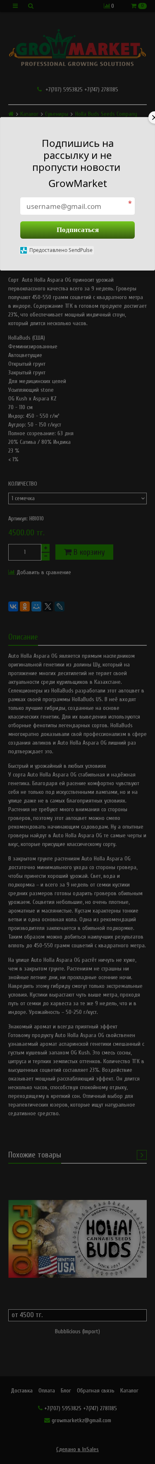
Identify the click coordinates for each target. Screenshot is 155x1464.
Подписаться (78, 230)
